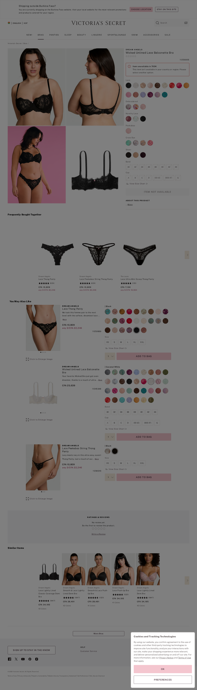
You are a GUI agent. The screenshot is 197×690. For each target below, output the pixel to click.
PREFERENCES (163, 679)
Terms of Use (184, 657)
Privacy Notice (166, 657)
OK (163, 669)
